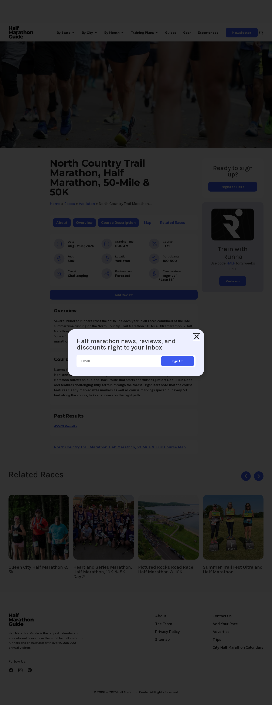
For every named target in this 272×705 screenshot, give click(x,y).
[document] (136, 352)
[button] (196, 337)
